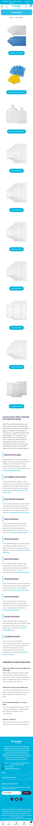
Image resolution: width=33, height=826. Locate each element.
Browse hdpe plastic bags (11, 470)
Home (12, 17)
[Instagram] (16, 799)
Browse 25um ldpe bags (19, 532)
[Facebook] (12, 799)
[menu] (2, 7)
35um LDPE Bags (16, 210)
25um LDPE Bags (16, 171)
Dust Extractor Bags (16, 131)
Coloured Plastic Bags (16, 92)
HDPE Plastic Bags (16, 53)
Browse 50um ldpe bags (21, 572)
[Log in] (26, 6)
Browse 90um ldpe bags (11, 610)
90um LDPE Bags (16, 328)
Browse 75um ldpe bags (20, 590)
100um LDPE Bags (17, 367)
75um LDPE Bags (16, 288)
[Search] (7, 7)
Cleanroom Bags (16, 406)
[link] (9, 823)
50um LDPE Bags (16, 249)
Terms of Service (24, 820)
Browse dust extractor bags (19, 512)
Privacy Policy (14, 820)
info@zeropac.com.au (11, 768)
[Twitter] (21, 799)
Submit (26, 792)
